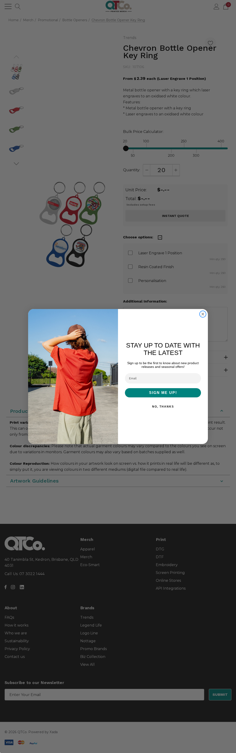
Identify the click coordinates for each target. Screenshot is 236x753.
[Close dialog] (203, 314)
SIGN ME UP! (163, 393)
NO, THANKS (163, 406)
